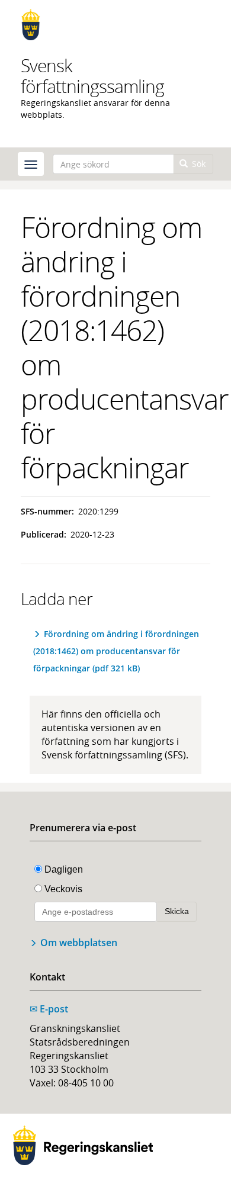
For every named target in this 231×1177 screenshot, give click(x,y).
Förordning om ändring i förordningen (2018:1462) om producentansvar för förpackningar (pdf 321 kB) (116, 651)
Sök (198, 163)
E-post (49, 1008)
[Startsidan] (115, 24)
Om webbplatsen (78, 942)
